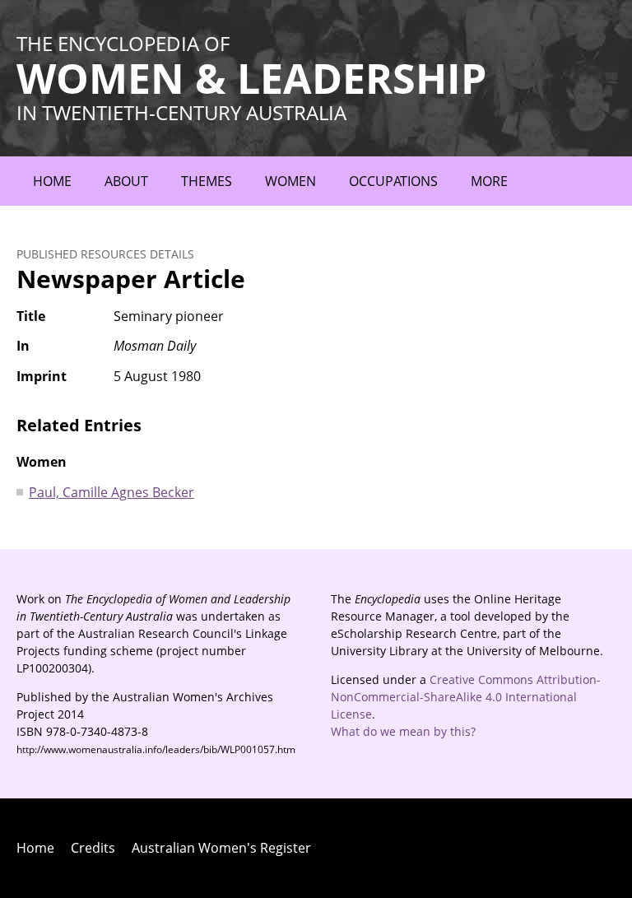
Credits (93, 848)
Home (52, 181)
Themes (206, 181)
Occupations (393, 181)
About (126, 181)
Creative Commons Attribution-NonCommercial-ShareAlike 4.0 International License (466, 697)
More (489, 181)
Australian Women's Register (221, 848)
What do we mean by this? (403, 731)
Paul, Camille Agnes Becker (111, 492)
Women (290, 181)
